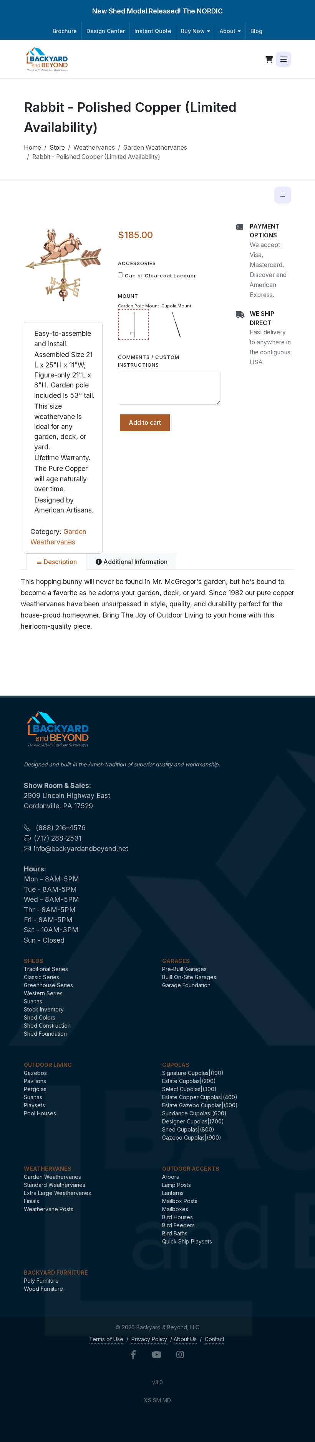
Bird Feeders (178, 1225)
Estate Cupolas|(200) (189, 1081)
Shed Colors (39, 1017)
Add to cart (145, 422)
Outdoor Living (48, 1064)
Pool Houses (40, 1113)
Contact (214, 1339)
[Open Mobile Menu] (283, 59)
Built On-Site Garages (189, 977)
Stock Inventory (44, 1009)
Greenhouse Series (48, 985)
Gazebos (35, 1073)
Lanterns (173, 1193)
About (227, 31)
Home (32, 147)
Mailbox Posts (179, 1201)
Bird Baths (174, 1233)
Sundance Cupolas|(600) (194, 1113)
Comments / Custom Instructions (148, 361)
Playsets (34, 1105)
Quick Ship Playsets (187, 1241)
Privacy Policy (149, 1339)
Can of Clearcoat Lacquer (160, 275)
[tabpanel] (157, 604)
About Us (185, 1339)
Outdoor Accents (190, 1168)
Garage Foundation (186, 985)
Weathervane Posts (48, 1209)
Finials (31, 1201)
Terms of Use (106, 1339)
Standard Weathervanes (54, 1185)
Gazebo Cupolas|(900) (191, 1137)
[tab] (56, 562)
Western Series (43, 993)
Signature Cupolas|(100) (193, 1073)
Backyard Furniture (56, 1272)
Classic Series (41, 977)
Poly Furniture (41, 1280)
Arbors (170, 1176)
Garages (176, 961)
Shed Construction (47, 1025)
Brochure (65, 31)
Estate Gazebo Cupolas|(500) (200, 1105)
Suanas (33, 1001)
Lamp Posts (176, 1185)
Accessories (137, 263)
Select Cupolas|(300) (189, 1089)
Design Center (105, 31)
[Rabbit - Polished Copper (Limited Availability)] (63, 261)
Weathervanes (94, 147)
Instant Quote (152, 31)
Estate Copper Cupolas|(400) (199, 1097)
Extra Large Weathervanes (57, 1193)
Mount (128, 296)
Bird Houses (177, 1217)
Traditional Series (46, 969)
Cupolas (175, 1064)
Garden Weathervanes (155, 147)
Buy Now (193, 31)
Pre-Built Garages (184, 969)
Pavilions (35, 1081)
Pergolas (35, 1089)
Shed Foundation (45, 1033)
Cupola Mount (176, 306)
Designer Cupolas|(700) (193, 1121)
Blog (256, 31)
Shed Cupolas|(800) (188, 1129)
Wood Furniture (43, 1288)
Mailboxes (175, 1209)
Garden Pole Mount (138, 306)
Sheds (33, 961)
